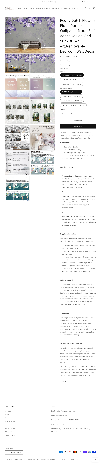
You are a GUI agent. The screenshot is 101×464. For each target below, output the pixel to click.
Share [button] (64, 381)
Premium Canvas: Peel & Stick (72, 79)
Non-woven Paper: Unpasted (71, 84)
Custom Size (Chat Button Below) (73, 105)
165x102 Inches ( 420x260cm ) (72, 101)
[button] (29, 8)
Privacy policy (41, 459)
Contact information (72, 459)
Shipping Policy (10, 421)
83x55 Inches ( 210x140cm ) (71, 92)
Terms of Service (10, 435)
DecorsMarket (12, 459)
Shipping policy (61, 459)
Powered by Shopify (21, 459)
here (89, 271)
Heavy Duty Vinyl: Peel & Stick (72, 75)
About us (8, 411)
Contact (7, 418)
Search (7, 414)
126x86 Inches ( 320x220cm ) (71, 96)
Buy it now (78, 126)
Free (67, 68)
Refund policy (9, 425)
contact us (79, 260)
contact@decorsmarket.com (66, 411)
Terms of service (51, 459)
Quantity (62, 109)
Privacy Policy (9, 432)
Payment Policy (10, 428)
